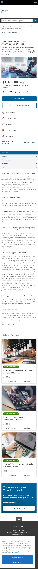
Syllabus (4, 156)
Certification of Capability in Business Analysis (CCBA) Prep (18, 371)
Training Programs (11, 26)
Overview (5, 153)
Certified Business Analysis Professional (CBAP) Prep (14, 418)
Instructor (5, 163)
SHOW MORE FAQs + (8, 325)
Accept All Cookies (18, 557)
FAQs (3, 167)
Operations (22, 26)
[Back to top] (19, 526)
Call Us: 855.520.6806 (9, 32)
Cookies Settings (17, 562)
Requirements (6, 160)
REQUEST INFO (29, 143)
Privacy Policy (15, 552)
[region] (17, 552)
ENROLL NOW (19, 99)
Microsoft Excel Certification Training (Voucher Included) (18, 465)
